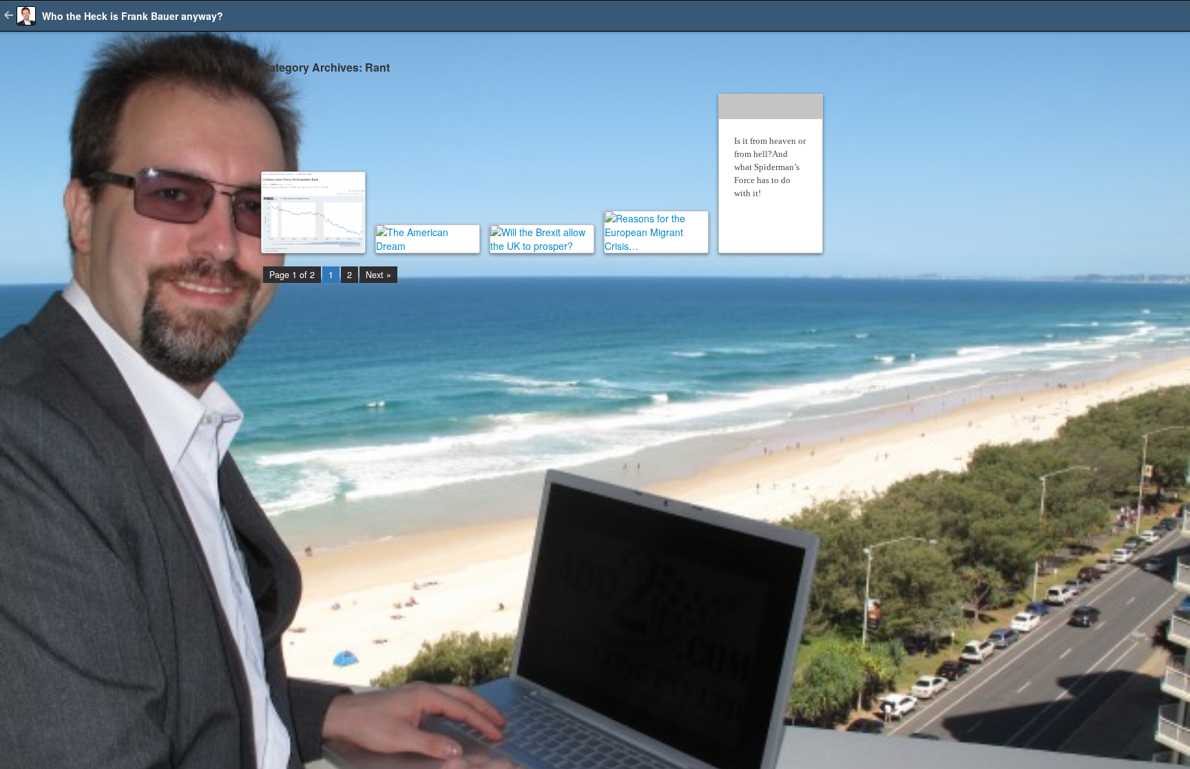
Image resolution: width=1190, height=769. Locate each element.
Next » (378, 274)
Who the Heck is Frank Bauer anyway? (132, 16)
